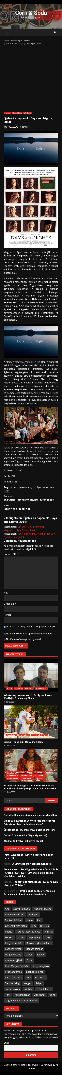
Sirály (6, 490)
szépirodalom (12, 989)
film (39, 920)
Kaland (29, 772)
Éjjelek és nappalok (16, 255)
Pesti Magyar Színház (16, 966)
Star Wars (40, 977)
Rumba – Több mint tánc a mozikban (31, 721)
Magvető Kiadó (13, 954)
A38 (7, 908)
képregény (34, 937)
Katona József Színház (28, 931)
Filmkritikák (17, 113)
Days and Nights (27, 487)
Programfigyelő (13, 971)
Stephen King (12, 983)
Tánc (7, 994)
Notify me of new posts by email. (23, 639)
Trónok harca (43, 989)
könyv (48, 937)
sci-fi (28, 977)
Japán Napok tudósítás (17, 507)
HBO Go (44, 925)
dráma (29, 920)
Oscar (30, 960)
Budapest (33, 914)
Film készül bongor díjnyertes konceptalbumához (30, 815)
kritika (21, 937)
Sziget (39, 983)
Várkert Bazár (22, 994)
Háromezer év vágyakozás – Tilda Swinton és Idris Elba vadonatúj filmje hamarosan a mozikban (31, 765)
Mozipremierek (23, 735)
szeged (27, 983)
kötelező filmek (13, 948)
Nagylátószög (26, 775)
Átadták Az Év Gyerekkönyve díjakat (23, 841)
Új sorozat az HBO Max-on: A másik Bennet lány (29, 829)
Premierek (29, 688)
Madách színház (34, 948)
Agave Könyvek (21, 908)
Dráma (7, 113)
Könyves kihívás (13, 943)
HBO (33, 925)
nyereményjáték (13, 960)
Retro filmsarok (13, 977)
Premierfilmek (41, 688)
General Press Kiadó (16, 925)
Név (7, 592)
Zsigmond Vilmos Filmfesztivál (21, 1000)
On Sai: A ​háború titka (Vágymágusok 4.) (25, 835)
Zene (52, 994)
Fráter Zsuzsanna (13, 854)
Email (6, 1042)
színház (28, 989)
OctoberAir (13, 127)
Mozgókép (19, 688)
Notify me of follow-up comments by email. (29, 633)
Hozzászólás (11, 554)
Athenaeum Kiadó (14, 914)
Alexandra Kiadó (42, 908)
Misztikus (38, 772)
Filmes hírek (19, 772)
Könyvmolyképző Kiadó (38, 943)
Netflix (40, 954)
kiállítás (49, 931)
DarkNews (46, 1064)
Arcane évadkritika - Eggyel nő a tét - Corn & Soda (31, 869)
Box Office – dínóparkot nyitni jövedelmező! (29, 498)
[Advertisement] (31, 77)
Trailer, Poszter (26, 779)
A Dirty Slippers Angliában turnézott (31, 863)
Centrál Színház (13, 920)
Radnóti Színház (34, 971)
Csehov (14, 487)
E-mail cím (10, 603)
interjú (8, 931)
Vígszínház (40, 994)
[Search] (55, 32)
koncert (9, 937)
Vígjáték (27, 113)
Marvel (29, 954)
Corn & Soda (31, 12)
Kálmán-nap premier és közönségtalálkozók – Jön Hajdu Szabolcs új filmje (31, 675)
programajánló (40, 966)
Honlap (8, 614)
